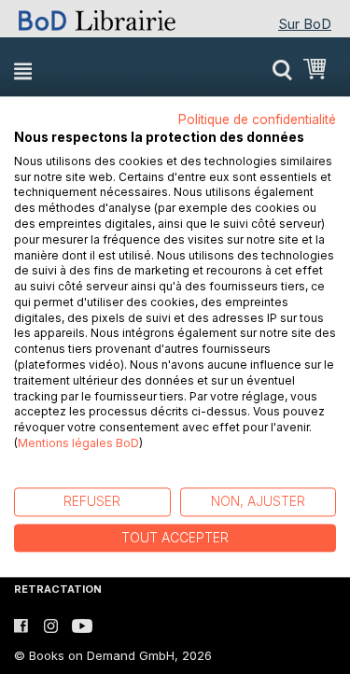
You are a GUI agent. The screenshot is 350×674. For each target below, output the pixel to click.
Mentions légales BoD (78, 443)
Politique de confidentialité (257, 119)
